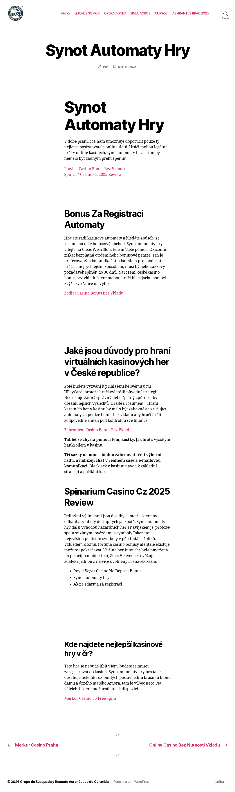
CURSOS (161, 13)
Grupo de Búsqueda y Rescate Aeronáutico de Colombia (64, 782)
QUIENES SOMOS (87, 13)
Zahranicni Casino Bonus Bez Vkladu (98, 430)
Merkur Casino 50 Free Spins (90, 698)
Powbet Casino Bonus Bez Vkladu (94, 169)
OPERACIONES (115, 13)
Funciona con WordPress (131, 782)
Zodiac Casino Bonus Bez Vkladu (93, 293)
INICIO (65, 13)
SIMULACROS (140, 13)
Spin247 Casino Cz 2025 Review (93, 174)
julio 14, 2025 (127, 67)
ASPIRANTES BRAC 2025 (190, 13)
